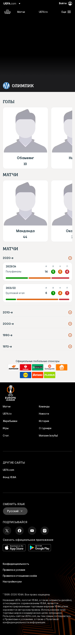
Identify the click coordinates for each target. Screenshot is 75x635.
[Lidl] (25, 375)
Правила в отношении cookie (20, 575)
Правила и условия (14, 569)
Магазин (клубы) (48, 435)
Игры (6, 428)
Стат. (6, 435)
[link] (21, 11)
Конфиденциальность (16, 564)
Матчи (6, 406)
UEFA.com (8, 470)
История (44, 421)
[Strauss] (25, 367)
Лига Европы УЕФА (7, 12)
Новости (44, 413)
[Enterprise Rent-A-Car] (37, 367)
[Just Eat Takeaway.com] (61, 367)
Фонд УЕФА (9, 477)
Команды (44, 406)
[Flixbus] (49, 375)
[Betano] (37, 375)
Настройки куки (12, 581)
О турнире (45, 428)
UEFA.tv (7, 413)
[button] (65, 11)
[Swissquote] (49, 367)
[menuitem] (25, 11)
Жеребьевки (10, 421)
